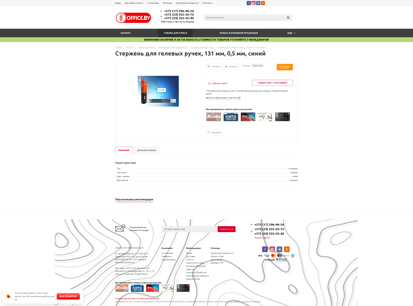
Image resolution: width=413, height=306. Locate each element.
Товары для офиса (175, 33)
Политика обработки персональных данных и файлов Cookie (197, 275)
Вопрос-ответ (217, 256)
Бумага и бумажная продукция (239, 33)
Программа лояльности (222, 253)
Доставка (190, 256)
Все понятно (68, 296)
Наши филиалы (169, 260)
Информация (193, 248)
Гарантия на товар (195, 263)
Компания (167, 248)
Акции (189, 253)
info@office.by (141, 274)
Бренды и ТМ (217, 263)
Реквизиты (167, 256)
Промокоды (216, 260)
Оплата (189, 260)
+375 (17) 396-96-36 (179, 11)
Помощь (215, 248)
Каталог (126, 33)
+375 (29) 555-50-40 (179, 18)
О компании (167, 253)
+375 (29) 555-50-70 (179, 14)
